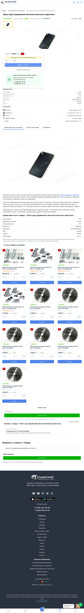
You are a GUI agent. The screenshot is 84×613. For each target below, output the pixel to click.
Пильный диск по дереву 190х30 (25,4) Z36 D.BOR (40, 347)
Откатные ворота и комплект (69, 195)
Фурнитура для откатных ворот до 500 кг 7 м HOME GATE (41, 268)
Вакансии (42, 552)
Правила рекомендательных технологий (42, 568)
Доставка (42, 525)
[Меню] (81, 2)
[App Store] (36, 499)
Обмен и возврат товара (42, 531)
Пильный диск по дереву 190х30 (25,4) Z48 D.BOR (12, 347)
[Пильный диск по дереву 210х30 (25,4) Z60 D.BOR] (42, 295)
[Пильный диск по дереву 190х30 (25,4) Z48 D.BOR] (14, 334)
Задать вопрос (42, 458)
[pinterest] (47, 493)
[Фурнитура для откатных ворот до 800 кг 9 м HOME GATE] (14, 255)
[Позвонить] (74, 2)
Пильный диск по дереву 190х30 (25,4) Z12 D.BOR (12, 386)
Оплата (42, 522)
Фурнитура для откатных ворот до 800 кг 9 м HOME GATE (13, 268)
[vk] (38, 493)
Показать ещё (42, 407)
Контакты (42, 555)
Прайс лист (42, 540)
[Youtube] (33, 493)
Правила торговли (42, 571)
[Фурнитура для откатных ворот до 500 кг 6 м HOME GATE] (14, 295)
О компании (42, 519)
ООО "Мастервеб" (42, 601)
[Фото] (47, 35)
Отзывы (42, 546)
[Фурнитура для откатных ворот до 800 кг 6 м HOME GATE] (70, 255)
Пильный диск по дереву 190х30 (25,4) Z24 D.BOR (68, 347)
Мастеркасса (48, 584)
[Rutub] (52, 493)
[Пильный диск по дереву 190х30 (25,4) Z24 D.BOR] (70, 334)
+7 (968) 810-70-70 (19, 83)
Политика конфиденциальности (42, 562)
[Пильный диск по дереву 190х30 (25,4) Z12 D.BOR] (14, 374)
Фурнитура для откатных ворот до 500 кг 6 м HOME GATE (13, 307)
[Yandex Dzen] (42, 493)
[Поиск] (77, 2)
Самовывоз (46, 127)
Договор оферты (42, 574)
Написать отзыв (42, 415)
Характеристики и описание (13, 127)
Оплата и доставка (32, 127)
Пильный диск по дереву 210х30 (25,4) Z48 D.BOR (68, 307)
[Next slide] (78, 35)
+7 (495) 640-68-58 (19, 82)
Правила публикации (74, 421)
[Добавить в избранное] (24, 249)
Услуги (42, 543)
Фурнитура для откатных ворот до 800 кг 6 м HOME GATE (68, 268)
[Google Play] (49, 499)
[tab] (47, 47)
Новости (42, 549)
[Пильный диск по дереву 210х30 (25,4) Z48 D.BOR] (70, 295)
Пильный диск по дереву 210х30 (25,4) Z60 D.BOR (40, 307)
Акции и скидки (42, 537)
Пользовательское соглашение (42, 565)
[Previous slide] (16, 35)
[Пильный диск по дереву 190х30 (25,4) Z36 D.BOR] (42, 334)
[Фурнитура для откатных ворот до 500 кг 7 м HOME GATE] (42, 255)
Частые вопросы (42, 534)
